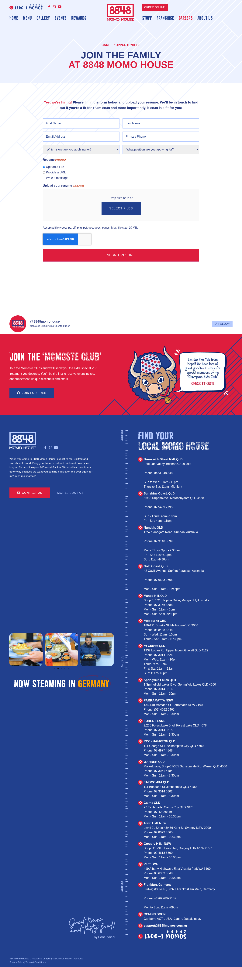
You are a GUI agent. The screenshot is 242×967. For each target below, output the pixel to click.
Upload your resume (63, 185)
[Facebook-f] (49, 6)
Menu (27, 17)
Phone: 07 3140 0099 (158, 541)
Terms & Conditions (36, 962)
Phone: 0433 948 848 (158, 473)
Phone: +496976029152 (160, 898)
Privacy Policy (16, 962)
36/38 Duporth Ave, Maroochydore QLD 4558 (174, 498)
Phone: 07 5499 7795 (158, 507)
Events (61, 17)
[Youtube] (59, 6)
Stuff (147, 17)
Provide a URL (56, 172)
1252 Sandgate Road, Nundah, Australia (171, 532)
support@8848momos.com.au (165, 925)
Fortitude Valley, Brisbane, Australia (167, 463)
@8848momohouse (45, 321)
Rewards (78, 17)
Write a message (57, 177)
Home (13, 17)
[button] (11, 649)
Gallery (43, 17)
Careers (186, 17)
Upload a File (55, 166)
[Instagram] (54, 6)
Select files (121, 208)
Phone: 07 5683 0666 (158, 579)
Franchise (165, 17)
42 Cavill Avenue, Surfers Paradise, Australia (174, 570)
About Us (205, 17)
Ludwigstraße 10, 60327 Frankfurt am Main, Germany (179, 889)
